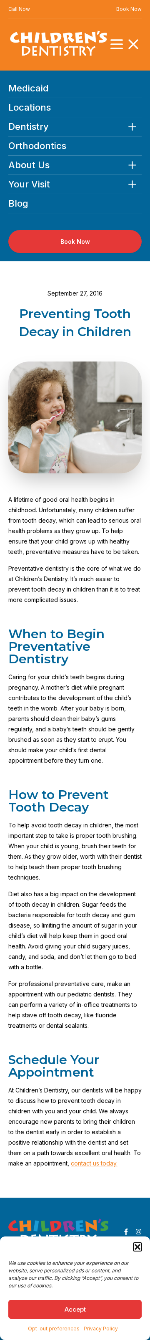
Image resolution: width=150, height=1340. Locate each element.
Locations (29, 107)
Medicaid (28, 88)
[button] (137, 1247)
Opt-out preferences (54, 1328)
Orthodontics (37, 146)
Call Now (19, 9)
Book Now (129, 9)
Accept (75, 1309)
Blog (18, 203)
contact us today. (94, 1163)
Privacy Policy (101, 1328)
